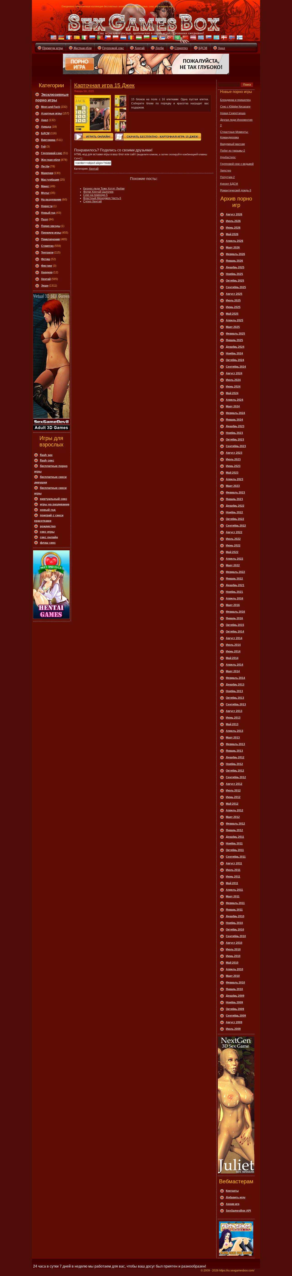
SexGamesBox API (238, 1210)
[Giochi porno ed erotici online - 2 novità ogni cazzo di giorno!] (84, 38)
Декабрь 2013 (235, 684)
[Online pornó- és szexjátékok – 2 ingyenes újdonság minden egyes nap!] (138, 38)
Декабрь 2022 (235, 505)
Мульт (45, 193)
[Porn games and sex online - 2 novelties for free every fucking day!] (53, 38)
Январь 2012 (234, 830)
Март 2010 (233, 976)
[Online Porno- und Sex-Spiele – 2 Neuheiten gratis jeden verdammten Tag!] (61, 38)
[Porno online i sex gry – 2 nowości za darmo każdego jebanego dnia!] (115, 38)
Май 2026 (232, 234)
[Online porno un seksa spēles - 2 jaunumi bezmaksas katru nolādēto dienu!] (192, 38)
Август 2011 (234, 863)
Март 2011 (233, 896)
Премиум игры (52, 48)
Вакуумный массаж (232, 144)
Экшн (44, 285)
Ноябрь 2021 (234, 591)
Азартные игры (51, 113)
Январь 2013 (234, 750)
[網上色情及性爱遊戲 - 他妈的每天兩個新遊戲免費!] (185, 38)
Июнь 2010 (233, 956)
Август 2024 (234, 373)
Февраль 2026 (235, 254)
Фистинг (46, 265)
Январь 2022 (234, 578)
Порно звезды (50, 226)
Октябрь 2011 (235, 850)
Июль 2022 (233, 538)
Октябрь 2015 (235, 625)
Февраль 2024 (235, 413)
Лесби (159, 48)
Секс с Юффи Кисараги (235, 106)
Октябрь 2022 (235, 519)
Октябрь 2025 (235, 280)
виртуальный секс (53, 499)
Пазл (44, 219)
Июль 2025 (233, 300)
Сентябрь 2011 (236, 856)
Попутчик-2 (227, 177)
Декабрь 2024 (235, 346)
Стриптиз (181, 48)
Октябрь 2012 (235, 770)
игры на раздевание (54, 504)
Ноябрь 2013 (234, 691)
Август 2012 (234, 784)
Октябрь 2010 (235, 929)
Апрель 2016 (234, 598)
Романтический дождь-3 (235, 190)
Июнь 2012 (233, 797)
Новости (46, 206)
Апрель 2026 (234, 241)
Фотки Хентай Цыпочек (98, 191)
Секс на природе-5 (95, 195)
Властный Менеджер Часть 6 (102, 198)
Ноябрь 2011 (234, 843)
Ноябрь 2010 (234, 923)
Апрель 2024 (234, 399)
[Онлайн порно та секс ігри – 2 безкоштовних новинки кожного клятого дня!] (154, 38)
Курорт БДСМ (229, 183)
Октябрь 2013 (235, 697)
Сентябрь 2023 (236, 446)
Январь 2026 (234, 260)
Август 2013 (234, 711)
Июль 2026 (233, 221)
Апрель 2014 (234, 664)
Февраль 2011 (235, 903)
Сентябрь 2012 (236, 777)
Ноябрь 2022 (234, 512)
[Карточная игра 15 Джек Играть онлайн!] (92, 113)
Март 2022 (233, 565)
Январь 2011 (234, 909)
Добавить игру (235, 1197)
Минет (45, 186)
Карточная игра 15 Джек (104, 85)
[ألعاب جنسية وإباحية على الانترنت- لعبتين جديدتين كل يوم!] (177, 38)
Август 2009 (234, 1022)
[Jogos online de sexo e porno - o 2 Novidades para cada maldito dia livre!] (99, 38)
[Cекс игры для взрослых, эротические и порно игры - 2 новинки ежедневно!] (144, 22)
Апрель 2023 (234, 479)
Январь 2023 (234, 499)
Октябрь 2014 (235, 631)
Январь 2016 (234, 618)
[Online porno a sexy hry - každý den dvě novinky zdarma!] (107, 38)
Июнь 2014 (233, 651)
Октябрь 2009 (235, 1009)
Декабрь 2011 (235, 836)
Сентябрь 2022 (236, 525)
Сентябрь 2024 (236, 366)
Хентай (140, 48)
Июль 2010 (233, 949)
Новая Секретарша (232, 113)
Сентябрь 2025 (236, 287)
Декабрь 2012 (235, 757)
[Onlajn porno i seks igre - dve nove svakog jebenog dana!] (161, 38)
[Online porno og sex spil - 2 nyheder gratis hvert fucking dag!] (223, 38)
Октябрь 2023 (235, 439)
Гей (43, 146)
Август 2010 (234, 942)
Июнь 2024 (233, 386)
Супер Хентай (92, 201)
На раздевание (51, 199)
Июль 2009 (233, 1029)
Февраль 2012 (235, 823)
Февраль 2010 (235, 982)
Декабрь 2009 (235, 995)
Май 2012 (232, 803)
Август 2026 (234, 214)
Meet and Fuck (50, 106)
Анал (221, 48)
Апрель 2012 (234, 810)
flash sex (46, 455)
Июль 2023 (233, 459)
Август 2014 (234, 638)
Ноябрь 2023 (234, 433)
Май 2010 (232, 962)
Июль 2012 (233, 790)
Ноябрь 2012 (234, 764)
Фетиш (45, 259)
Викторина (48, 140)
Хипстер (225, 170)
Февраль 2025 (235, 333)
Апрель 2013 (234, 731)
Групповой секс (113, 48)
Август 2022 (234, 532)
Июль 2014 (233, 644)
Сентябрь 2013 (236, 704)
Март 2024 (233, 406)
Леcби (45, 166)
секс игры (47, 531)
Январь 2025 (234, 340)
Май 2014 (232, 658)
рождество (48, 526)
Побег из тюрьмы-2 (232, 150)
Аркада (46, 126)
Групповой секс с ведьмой (237, 164)
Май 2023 (232, 472)
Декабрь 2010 (235, 916)
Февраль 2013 (235, 744)
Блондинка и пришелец (235, 100)
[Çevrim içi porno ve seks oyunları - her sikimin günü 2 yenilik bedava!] (169, 38)
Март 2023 (233, 486)
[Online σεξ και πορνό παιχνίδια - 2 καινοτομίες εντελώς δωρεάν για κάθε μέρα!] (200, 38)
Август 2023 (234, 452)
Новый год (48, 212)
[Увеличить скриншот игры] (120, 101)
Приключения (50, 239)
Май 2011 (232, 883)
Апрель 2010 (234, 969)
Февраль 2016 (235, 611)
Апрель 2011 (234, 889)
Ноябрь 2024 (234, 353)
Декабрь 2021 (235, 585)
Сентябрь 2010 (236, 936)
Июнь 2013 (233, 717)
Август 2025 (234, 293)
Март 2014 (233, 671)
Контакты (232, 1190)
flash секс (47, 460)
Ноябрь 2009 (234, 1002)
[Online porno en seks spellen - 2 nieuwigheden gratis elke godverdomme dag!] (123, 38)
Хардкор (46, 272)
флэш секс (48, 542)
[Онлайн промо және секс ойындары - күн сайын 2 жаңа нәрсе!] (216, 38)
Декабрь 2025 (235, 267)
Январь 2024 (234, 419)
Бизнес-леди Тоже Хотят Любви (104, 188)
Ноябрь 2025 (234, 274)
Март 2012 (233, 817)
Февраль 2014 (235, 678)
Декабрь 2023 (235, 426)
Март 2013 (233, 737)
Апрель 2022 (234, 558)
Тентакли (47, 252)
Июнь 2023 (233, 466)
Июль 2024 (233, 380)
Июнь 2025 (233, 307)
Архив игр (232, 1204)
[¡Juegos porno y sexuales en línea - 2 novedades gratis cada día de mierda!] (76, 38)
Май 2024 (232, 393)
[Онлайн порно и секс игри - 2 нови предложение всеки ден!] (146, 38)
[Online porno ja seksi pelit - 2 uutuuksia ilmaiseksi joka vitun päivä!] (239, 38)
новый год (47, 509)
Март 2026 (233, 247)
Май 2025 (232, 313)
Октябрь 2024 (235, 360)
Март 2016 (233, 605)
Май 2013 (232, 724)
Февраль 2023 (235, 492)
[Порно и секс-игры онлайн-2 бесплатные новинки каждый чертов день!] (92, 38)
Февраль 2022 (235, 572)
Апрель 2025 (234, 320)
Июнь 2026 (233, 227)
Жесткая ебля (82, 48)
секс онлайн (49, 537)
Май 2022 (232, 552)
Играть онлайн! (98, 136)
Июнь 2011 (233, 876)
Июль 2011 (233, 870)
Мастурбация (50, 179)
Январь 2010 (234, 989)
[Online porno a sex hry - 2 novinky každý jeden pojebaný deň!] (208, 38)
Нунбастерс (228, 157)
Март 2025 (233, 327)
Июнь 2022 (233, 545)
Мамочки (47, 173)
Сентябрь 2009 (236, 1015)
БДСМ (202, 48)
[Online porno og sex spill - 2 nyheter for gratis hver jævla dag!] (231, 38)
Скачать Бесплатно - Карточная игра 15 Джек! (162, 136)
